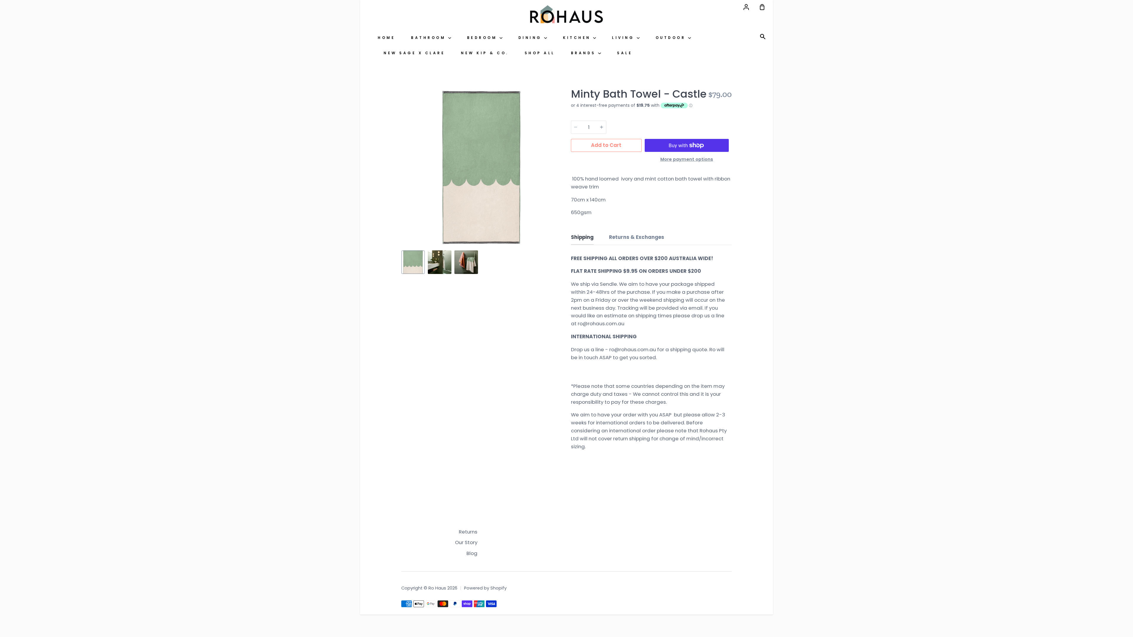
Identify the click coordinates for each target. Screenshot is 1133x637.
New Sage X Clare (414, 53)
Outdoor (672, 37)
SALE (624, 53)
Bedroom (483, 37)
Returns (468, 531)
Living (624, 37)
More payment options (686, 159)
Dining (531, 37)
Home (386, 37)
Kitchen (578, 37)
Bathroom (429, 37)
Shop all (540, 53)
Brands (584, 53)
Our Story (466, 542)
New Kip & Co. (485, 53)
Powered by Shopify (485, 588)
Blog (471, 553)
